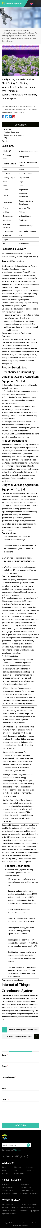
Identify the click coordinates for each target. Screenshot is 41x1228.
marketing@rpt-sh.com (20, 1225)
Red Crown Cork (7, 1204)
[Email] (28, 1145)
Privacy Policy (19, 1173)
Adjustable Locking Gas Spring (10, 1208)
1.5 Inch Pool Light (26, 1190)
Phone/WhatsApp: (9, 1077)
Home (6, 30)
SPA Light (5, 1184)
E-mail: (5, 1066)
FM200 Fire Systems (9, 1211)
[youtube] (17, 1156)
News (4, 1170)
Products (12, 30)
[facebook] (3, 1156)
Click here (17, 1150)
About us (17, 1167)
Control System (22, 30)
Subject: (5, 1088)
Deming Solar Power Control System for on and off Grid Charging (26, 1030)
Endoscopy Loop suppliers (29, 1211)
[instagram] (21, 1156)
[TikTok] (26, 1156)
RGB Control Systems (9, 1194)
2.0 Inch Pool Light (8, 1190)
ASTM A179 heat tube (28, 1204)
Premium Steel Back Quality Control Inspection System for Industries (17, 1036)
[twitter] (12, 1156)
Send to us (22, 125)
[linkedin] (8, 1156)
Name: (5, 1055)
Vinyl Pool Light (25, 1187)
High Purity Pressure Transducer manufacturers (9, 1214)
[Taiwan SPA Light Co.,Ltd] (13, 1137)
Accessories (24, 1184)
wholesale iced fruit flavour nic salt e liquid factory (28, 1208)
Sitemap (5, 1173)
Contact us (30, 1170)
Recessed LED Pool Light (29, 1194)
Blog (15, 1170)
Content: (5, 1099)
